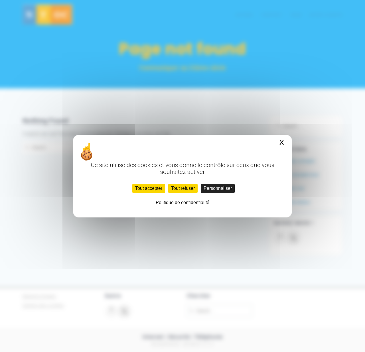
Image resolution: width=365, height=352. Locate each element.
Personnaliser (218, 188)
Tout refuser (183, 188)
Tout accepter (148, 188)
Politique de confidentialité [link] (182, 202)
